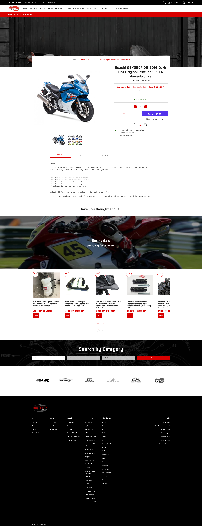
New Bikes (53, 422)
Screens (87, 477)
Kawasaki (105, 454)
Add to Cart (126, 114)
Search (34, 422)
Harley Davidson (107, 444)
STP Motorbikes (165, 429)
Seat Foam (88, 484)
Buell (103, 429)
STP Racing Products (38, 521)
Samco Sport (71, 440)
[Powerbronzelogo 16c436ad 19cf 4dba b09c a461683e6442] (65, 380)
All (78, 60)
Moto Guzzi (105, 465)
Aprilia (104, 422)
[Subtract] (135, 106)
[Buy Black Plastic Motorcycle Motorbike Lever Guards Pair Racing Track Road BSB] (78, 285)
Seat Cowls (88, 480)
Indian (104, 451)
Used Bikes (53, 426)
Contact (34, 429)
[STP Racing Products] (14, 8)
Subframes (88, 487)
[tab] (60, 155)
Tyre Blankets (89, 495)
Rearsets (87, 467)
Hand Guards (89, 449)
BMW (104, 433)
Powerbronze (71, 426)
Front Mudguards (90, 440)
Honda (104, 447)
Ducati (104, 440)
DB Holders (70, 422)
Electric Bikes (54, 429)
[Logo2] (136, 380)
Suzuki (104, 476)
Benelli (104, 426)
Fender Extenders (90, 436)
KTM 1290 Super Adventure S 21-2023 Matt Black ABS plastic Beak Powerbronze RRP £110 (108, 304)
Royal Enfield (106, 472)
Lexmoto (105, 462)
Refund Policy (165, 440)
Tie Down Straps (90, 491)
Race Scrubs (89, 464)
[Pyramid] (112, 380)
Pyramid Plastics (72, 433)
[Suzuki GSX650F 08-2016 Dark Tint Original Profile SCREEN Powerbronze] (59, 140)
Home (74, 60)
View (36, 315)
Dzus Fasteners (90, 429)
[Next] (104, 330)
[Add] (145, 106)
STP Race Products (73, 436)
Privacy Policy (165, 436)
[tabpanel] (101, 180)
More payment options (154, 119)
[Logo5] (159, 380)
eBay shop (166, 422)
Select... (36, 358)
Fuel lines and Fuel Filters (91, 445)
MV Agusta (105, 469)
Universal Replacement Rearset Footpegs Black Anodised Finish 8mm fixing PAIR (139, 304)
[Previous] (98, 330)
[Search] (164, 2)
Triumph (105, 480)
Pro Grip (69, 429)
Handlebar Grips (90, 453)
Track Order (36, 433)
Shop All (101, 324)
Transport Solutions (91, 498)
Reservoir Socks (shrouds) (90, 472)
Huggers (87, 457)
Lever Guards (89, 460)
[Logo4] (89, 380)
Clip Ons (87, 426)
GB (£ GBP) (190, 2)
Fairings (87, 433)
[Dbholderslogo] (42, 380)
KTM (103, 458)
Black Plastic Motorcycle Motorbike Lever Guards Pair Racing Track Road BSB (77, 303)
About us (35, 426)
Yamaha (104, 483)
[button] (174, 2)
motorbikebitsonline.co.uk (161, 426)
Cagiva (104, 436)
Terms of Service (164, 444)
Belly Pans (88, 422)
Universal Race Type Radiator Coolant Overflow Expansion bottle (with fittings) (46, 303)
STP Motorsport (165, 433)
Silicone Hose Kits (90, 502)
